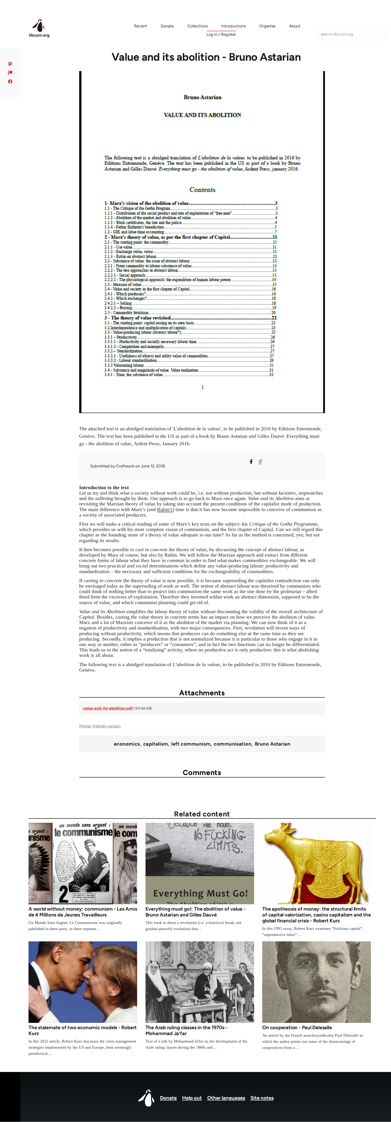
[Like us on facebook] (10, 81)
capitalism (155, 744)
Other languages (226, 1098)
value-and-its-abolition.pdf (108, 708)
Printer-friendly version (100, 726)
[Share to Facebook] (251, 461)
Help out (192, 1098)
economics (127, 744)
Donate (168, 1098)
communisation (232, 744)
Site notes (262, 1098)
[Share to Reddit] (260, 461)
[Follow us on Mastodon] (10, 64)
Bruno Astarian (272, 744)
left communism (190, 744)
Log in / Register (221, 34)
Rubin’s (165, 509)
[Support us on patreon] (10, 72)
